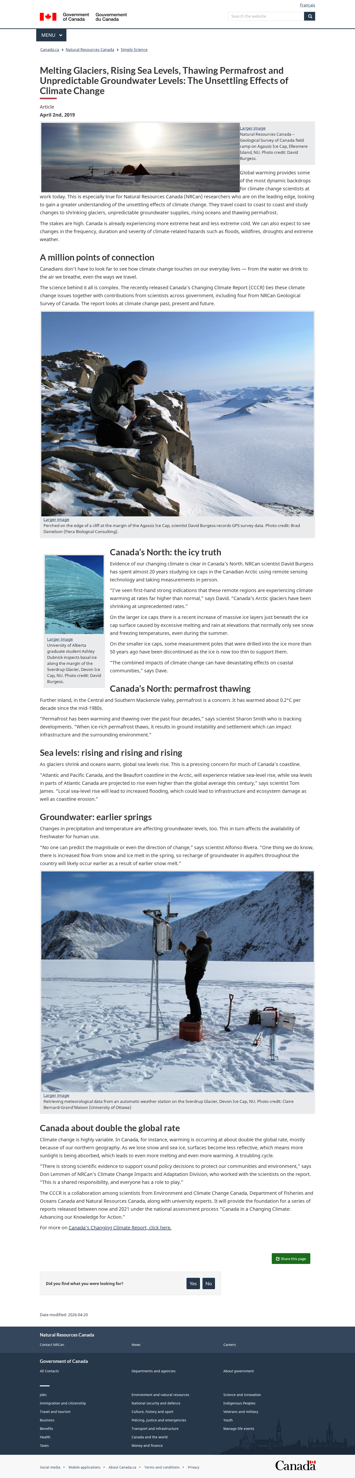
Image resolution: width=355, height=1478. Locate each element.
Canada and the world (150, 1437)
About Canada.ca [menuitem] (122, 1467)
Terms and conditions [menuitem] (162, 1467)
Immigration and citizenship (63, 1403)
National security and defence (156, 1403)
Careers (229, 1344)
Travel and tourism (55, 1411)
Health (45, 1437)
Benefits (46, 1428)
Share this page (293, 1258)
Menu (49, 35)
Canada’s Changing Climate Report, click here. (120, 1227)
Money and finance (147, 1445)
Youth (228, 1420)
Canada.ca (49, 49)
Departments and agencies (154, 1371)
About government (238, 1371)
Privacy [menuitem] (193, 1467)
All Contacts (49, 1371)
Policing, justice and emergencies (159, 1420)
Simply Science (134, 49)
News (136, 1344)
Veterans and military (240, 1411)
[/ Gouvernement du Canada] (83, 17)
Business (47, 1420)
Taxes (44, 1445)
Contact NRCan (52, 1344)
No (209, 1283)
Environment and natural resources (160, 1394)
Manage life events (238, 1428)
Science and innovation (242, 1394)
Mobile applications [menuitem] (84, 1467)
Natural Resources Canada (90, 49)
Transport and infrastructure (155, 1428)
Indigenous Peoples (239, 1403)
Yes (193, 1283)
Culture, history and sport (152, 1411)
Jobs (43, 1394)
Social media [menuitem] (50, 1467)
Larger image (253, 128)
